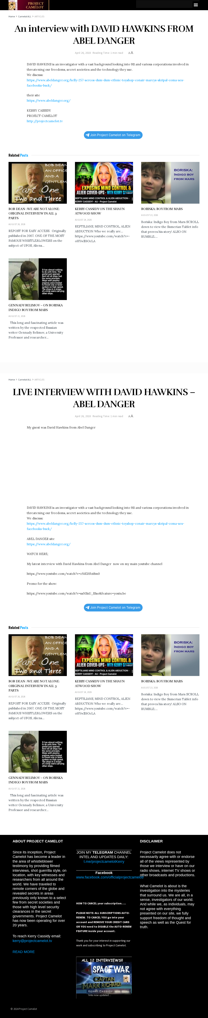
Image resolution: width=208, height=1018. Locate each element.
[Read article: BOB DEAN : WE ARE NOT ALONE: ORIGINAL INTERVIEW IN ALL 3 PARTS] (38, 183)
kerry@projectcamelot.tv (32, 941)
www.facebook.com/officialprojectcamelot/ (110, 877)
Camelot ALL (24, 16)
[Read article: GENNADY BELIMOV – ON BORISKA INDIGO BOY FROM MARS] (38, 279)
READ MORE (24, 952)
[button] (196, 4)
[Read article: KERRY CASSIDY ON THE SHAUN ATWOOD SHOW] (104, 183)
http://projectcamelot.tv (45, 121)
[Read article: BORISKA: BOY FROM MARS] (170, 183)
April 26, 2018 (83, 53)
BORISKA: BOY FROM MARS (161, 209)
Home (12, 16)
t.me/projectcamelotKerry (104, 862)
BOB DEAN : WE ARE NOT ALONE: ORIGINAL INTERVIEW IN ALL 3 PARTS (34, 213)
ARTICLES (39, 16)
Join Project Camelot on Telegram (115, 135)
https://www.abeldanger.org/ (48, 100)
